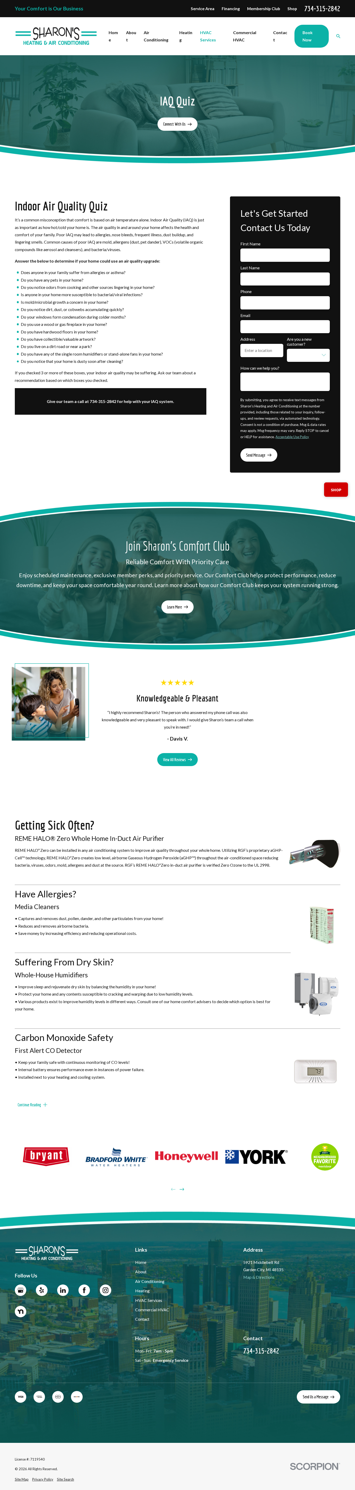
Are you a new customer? (299, 341)
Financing (231, 8)
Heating (142, 1290)
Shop (292, 8)
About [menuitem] (131, 36)
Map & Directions (258, 1277)
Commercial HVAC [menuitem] (244, 36)
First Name (250, 243)
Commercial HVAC (152, 1309)
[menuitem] (22, 1479)
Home (140, 1262)
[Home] (56, 36)
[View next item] (182, 1189)
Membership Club (263, 8)
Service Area (202, 8)
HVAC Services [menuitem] (208, 36)
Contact (142, 1319)
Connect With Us (174, 124)
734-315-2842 (322, 8)
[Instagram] (105, 1290)
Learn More (174, 607)
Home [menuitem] (113, 36)
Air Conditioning (150, 1281)
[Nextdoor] (20, 1311)
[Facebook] (84, 1290)
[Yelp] (41, 1290)
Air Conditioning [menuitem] (156, 36)
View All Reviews (174, 759)
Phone (246, 291)
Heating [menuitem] (185, 36)
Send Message (255, 455)
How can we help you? (259, 368)
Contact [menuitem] (280, 36)
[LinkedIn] (63, 1290)
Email (245, 315)
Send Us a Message (315, 1396)
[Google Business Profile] (20, 1290)
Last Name (250, 267)
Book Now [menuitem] (308, 36)
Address (247, 339)
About (141, 1271)
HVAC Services (148, 1300)
